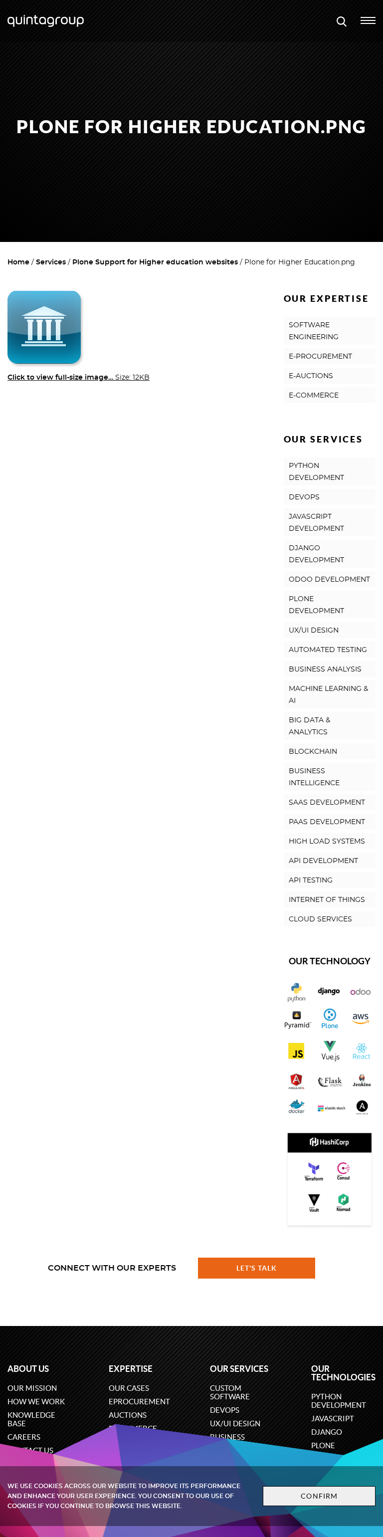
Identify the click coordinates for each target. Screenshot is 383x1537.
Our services (239, 1368)
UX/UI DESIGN (314, 630)
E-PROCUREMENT (320, 356)
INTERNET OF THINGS (327, 899)
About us (28, 1368)
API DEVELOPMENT (323, 861)
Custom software (230, 1392)
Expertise (131, 1368)
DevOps (224, 1410)
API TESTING (311, 880)
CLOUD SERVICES (320, 919)
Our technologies (343, 1372)
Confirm (319, 1496)
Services (51, 262)
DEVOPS (304, 497)
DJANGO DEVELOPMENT (316, 554)
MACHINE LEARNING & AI (328, 694)
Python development (338, 1400)
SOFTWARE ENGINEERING (314, 331)
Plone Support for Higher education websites (155, 262)
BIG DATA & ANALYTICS (309, 726)
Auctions (128, 1415)
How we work (36, 1401)
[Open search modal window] (342, 21)
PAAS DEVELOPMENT (327, 822)
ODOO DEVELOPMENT (329, 579)
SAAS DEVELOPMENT (327, 802)
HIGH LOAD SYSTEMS (327, 841)
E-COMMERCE (314, 395)
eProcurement (139, 1401)
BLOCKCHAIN (313, 751)
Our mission (32, 1388)
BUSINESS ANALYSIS (325, 669)
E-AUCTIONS (311, 376)
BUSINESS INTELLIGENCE (314, 777)
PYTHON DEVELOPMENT (316, 471)
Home (18, 262)
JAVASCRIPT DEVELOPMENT (316, 522)
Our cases (129, 1388)
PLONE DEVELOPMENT (316, 605)
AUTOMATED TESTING (328, 650)
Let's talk (256, 1268)
